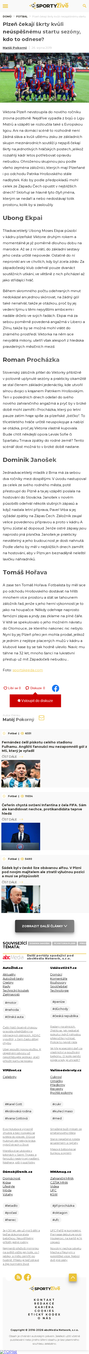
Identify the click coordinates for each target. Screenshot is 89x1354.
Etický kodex (44, 1314)
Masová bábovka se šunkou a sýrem (63, 1151)
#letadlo (11, 1205)
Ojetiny (8, 982)
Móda (7, 1190)
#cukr (56, 1104)
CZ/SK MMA (59, 1182)
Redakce (44, 1303)
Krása (7, 1182)
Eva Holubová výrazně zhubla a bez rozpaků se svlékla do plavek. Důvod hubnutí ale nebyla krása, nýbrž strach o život (19, 1136)
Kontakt (44, 1300)
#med (57, 1118)
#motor (10, 1002)
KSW (54, 1194)
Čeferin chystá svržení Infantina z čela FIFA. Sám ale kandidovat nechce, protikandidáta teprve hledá (44, 809)
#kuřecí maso (62, 1111)
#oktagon (59, 1212)
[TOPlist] (8, 1352)
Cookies (44, 1311)
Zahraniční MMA (61, 1178)
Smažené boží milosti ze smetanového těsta (66, 1131)
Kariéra (44, 1307)
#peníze (58, 1001)
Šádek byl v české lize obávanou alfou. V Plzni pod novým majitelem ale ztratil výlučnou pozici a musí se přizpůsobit (43, 872)
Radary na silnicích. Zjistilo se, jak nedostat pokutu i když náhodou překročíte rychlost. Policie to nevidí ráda (65, 1034)
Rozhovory (58, 982)
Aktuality (9, 974)
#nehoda (12, 1009)
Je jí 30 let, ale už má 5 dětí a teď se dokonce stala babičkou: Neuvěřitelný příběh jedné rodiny (21, 1236)
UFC (53, 1190)
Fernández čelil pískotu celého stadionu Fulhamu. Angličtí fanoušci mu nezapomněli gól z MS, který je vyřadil (44, 746)
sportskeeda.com (28, 670)
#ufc (55, 1220)
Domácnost (11, 1178)
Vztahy (8, 1194)
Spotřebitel (58, 986)
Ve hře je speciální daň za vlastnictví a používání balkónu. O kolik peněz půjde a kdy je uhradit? (66, 1054)
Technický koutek (16, 990)
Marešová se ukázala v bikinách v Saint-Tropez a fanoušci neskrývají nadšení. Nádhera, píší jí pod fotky (21, 1156)
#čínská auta (14, 1017)
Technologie (59, 990)
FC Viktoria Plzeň (64, 943)
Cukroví (56, 1077)
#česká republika (65, 1016)
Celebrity (9, 1077)
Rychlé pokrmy (61, 1092)
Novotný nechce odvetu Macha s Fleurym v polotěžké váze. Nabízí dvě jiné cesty (65, 1254)
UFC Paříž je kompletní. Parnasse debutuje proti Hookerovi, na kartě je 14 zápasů (66, 1236)
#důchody (60, 1009)
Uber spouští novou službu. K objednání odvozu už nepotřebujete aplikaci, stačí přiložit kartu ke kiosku (22, 1055)
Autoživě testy (13, 978)
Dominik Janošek (40, 943)
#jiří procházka (63, 1205)
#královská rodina (18, 1111)
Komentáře (58, 978)
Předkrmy (57, 1085)
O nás (45, 1318)
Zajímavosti (11, 994)
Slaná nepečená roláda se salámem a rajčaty (65, 1141)
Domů (7, 16)
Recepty (56, 1089)
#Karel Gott (13, 1104)
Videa (54, 1186)
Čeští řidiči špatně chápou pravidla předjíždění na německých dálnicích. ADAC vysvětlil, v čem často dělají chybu (21, 1035)
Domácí (56, 974)
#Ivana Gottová (16, 1118)
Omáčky (56, 1081)
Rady (6, 986)
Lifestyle (9, 1186)
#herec (10, 1220)
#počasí (11, 1212)
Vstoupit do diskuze (36, 701)
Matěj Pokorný (15, 47)
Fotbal (22, 16)
